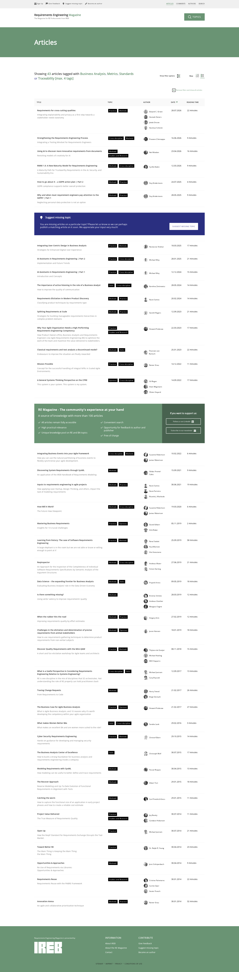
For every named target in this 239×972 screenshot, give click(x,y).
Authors (192, 3)
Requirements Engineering (57, 16)
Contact (108, 952)
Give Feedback (145, 943)
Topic (110, 102)
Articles (169, 3)
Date (173, 102)
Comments (180, 3)
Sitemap (99, 964)
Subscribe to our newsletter (182, 430)
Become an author (146, 952)
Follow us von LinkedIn (182, 421)
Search (202, 3)
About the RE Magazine (116, 948)
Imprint (109, 964)
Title (39, 102)
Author (146, 102)
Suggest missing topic (183, 226)
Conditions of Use (133, 964)
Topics (196, 16)
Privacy (118, 964)
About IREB (110, 943)
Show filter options (167, 76)
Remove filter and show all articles (189, 90)
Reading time (193, 102)
